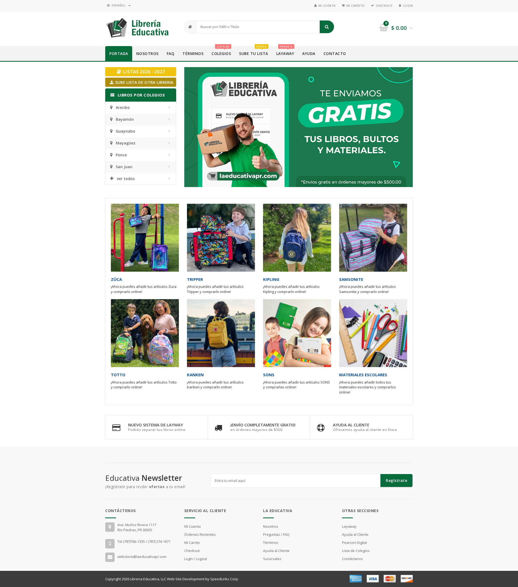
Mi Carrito (355, 6)
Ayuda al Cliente (276, 550)
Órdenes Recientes (200, 534)
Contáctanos (352, 558)
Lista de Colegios (356, 550)
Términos (192, 53)
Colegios (221, 51)
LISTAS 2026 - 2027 (143, 71)
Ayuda (308, 53)
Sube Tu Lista (253, 51)
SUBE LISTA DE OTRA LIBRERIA (143, 82)
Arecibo (123, 107)
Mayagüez (125, 143)
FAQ (171, 53)
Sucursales (272, 558)
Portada (118, 53)
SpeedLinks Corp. (224, 578)
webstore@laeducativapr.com (141, 556)
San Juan (124, 166)
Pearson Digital (354, 542)
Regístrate (396, 480)
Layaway (285, 51)
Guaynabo (125, 131)
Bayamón (125, 119)
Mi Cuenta (327, 6)
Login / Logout (195, 558)
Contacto (334, 53)
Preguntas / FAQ (276, 534)
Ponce (121, 154)
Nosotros (147, 53)
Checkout (384, 6)
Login (408, 6)
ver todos (126, 178)
